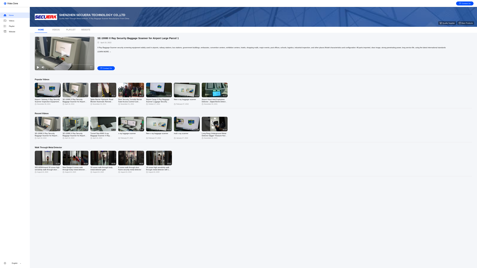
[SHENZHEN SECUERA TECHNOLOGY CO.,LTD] (46, 17)
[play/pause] (38, 67)
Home (11, 15)
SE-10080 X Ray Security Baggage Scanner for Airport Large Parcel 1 (138, 38)
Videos (11, 21)
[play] (64, 53)
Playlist (11, 26)
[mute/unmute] (42, 67)
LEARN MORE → (104, 52)
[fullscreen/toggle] (91, 67)
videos (56, 30)
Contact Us (466, 3)
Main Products (467, 23)
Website (12, 32)
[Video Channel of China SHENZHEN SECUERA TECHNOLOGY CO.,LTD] (10, 3)
